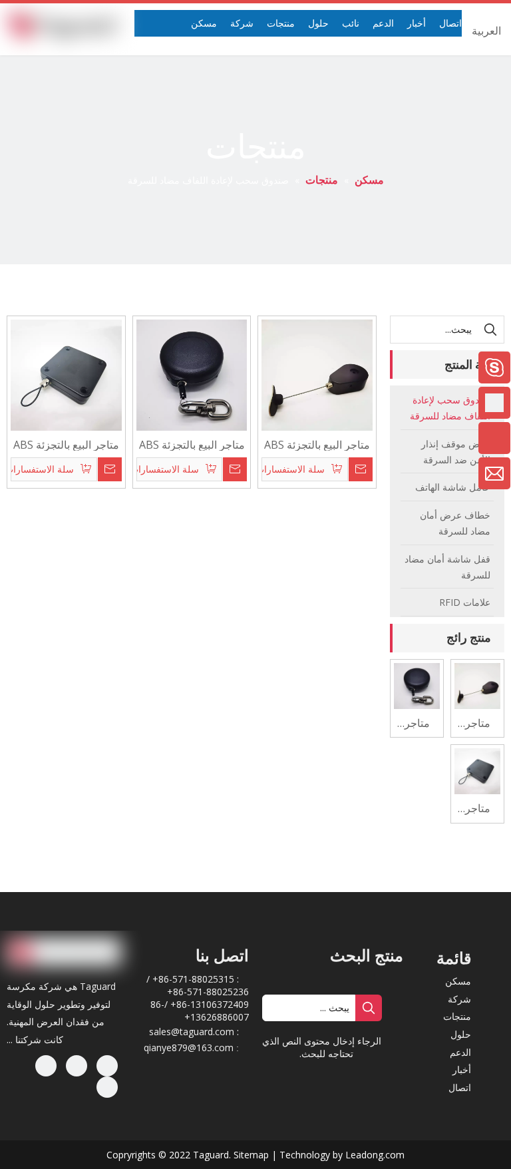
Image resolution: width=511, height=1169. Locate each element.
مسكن (458, 981)
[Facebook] (107, 1065)
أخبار (461, 1069)
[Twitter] (46, 1065)
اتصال (459, 1087)
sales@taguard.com (191, 1031)
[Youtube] (107, 1087)
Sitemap (251, 1154)
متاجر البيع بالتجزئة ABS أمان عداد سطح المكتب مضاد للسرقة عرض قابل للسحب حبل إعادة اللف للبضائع (317, 444)
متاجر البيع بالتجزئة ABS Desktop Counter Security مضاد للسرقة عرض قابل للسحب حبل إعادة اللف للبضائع (192, 444)
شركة (459, 999)
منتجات (457, 1016)
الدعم (460, 1052)
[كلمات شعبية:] (490, 329)
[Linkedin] (76, 1065)
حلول (460, 1034)
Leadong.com (375, 1154)
